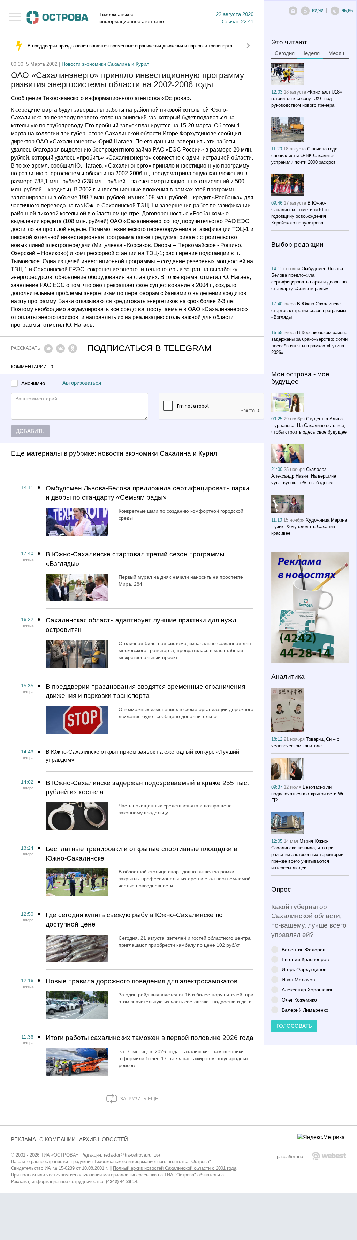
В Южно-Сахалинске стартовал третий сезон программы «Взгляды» (135, 559)
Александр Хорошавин (308, 989)
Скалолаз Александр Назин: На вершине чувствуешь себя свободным (303, 476)
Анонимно (33, 383)
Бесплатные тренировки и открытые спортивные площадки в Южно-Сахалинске (141, 853)
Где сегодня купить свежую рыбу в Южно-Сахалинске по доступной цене (134, 919)
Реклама (23, 1139)
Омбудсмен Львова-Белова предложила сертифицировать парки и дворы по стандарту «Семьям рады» (147, 493)
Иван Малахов (298, 979)
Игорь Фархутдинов (304, 969)
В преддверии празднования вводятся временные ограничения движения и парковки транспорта (130, 46)
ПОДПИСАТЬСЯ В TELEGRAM (150, 348)
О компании (57, 1139)
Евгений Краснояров (305, 959)
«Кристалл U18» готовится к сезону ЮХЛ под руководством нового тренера (306, 98)
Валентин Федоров (303, 949)
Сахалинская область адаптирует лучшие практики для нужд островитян (141, 625)
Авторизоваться (81, 383)
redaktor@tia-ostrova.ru (127, 1155)
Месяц (336, 53)
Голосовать (294, 1026)
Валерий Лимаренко (305, 1009)
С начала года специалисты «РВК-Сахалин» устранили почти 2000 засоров (304, 155)
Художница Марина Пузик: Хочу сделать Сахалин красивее (309, 526)
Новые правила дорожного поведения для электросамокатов (141, 981)
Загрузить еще (138, 1098)
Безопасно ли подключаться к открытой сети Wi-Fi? (307, 793)
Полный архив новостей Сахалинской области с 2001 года (174, 1168)
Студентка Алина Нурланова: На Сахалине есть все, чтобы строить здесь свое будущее (309, 425)
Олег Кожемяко (299, 999)
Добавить (30, 431)
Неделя (310, 53)
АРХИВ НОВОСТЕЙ (103, 1139)
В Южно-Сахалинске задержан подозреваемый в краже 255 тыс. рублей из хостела (147, 787)
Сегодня (285, 53)
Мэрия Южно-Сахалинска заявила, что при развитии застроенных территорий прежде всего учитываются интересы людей (307, 854)
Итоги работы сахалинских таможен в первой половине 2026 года (149, 1037)
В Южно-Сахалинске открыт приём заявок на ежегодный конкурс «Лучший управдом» (142, 756)
